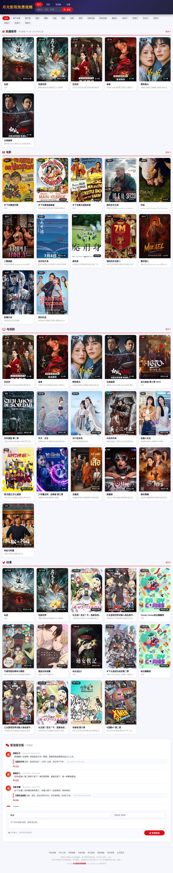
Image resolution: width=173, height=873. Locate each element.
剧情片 (7, 23)
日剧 (54, 18)
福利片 (27, 23)
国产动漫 (16, 18)
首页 (39, 4)
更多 (167, 31)
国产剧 (27, 18)
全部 (6, 18)
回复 (17, 766)
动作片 (124, 18)
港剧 (63, 18)
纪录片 (17, 23)
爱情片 (135, 18)
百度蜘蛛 (71, 852)
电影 (48, 4)
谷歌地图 (81, 852)
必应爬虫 (120, 852)
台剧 (72, 18)
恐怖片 (156, 18)
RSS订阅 (62, 852)
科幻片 (145, 18)
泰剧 (80, 18)
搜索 (68, 10)
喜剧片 (114, 18)
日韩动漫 (90, 18)
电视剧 (58, 4)
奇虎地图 (110, 852)
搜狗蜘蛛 (100, 852)
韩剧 (46, 18)
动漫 (68, 4)
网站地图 (52, 852)
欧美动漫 (103, 18)
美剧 (37, 18)
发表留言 (155, 833)
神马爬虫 (91, 852)
